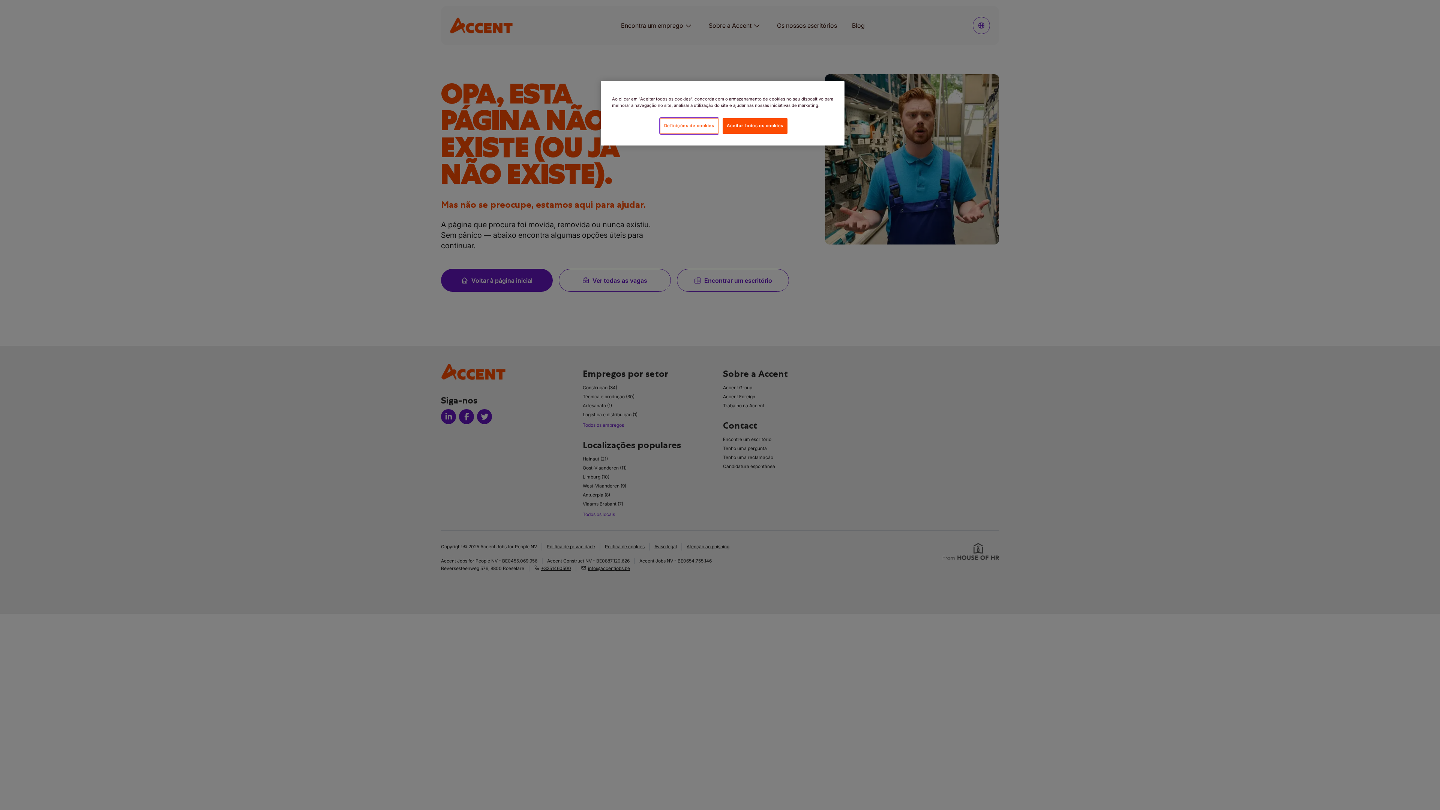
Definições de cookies (689, 125)
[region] (722, 113)
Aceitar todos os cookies (755, 125)
